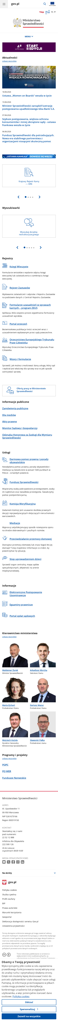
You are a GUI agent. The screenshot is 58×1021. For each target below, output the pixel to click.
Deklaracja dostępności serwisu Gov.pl (20, 921)
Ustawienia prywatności (13, 926)
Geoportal (7, 917)
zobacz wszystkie (9, 61)
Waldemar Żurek (10, 670)
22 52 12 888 (8, 837)
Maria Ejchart (8, 705)
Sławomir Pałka (37, 740)
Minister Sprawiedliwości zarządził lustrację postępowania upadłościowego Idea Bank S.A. (28, 107)
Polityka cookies (9, 890)
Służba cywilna (9, 894)
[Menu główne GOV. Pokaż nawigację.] (4, 4)
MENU (28, 36)
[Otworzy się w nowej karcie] (4, 862)
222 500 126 (8, 844)
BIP (3, 903)
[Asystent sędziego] (29, 47)
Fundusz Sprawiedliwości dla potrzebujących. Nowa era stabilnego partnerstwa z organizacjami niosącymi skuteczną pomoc (28, 138)
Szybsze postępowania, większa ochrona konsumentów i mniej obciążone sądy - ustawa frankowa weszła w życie (29, 122)
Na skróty (7, 873)
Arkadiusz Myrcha (38, 670)
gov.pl (12, 882)
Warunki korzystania (11, 912)
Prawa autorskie (9, 908)
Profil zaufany (8, 899)
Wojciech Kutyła (10, 740)
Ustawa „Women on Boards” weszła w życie (27, 95)
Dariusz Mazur (37, 705)
